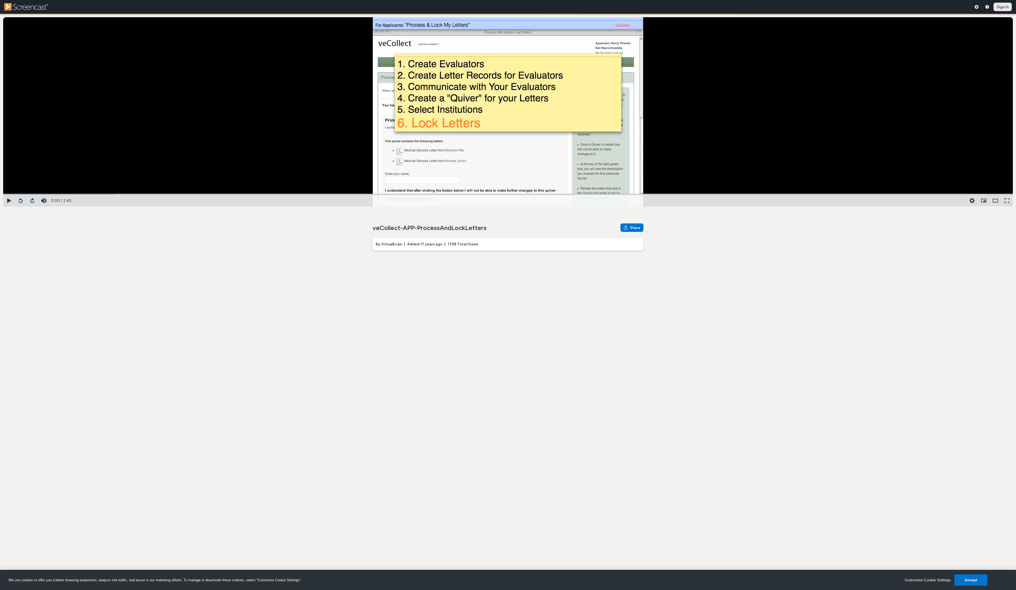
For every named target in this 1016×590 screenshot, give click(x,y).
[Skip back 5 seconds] (20, 200)
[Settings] (976, 7)
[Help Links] (987, 7)
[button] (984, 200)
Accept (971, 580)
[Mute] (44, 200)
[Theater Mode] (995, 200)
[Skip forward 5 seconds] (32, 200)
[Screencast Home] (29, 7)
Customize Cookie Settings (928, 580)
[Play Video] (9, 200)
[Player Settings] (972, 200)
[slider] (508, 194)
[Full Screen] (1007, 200)
